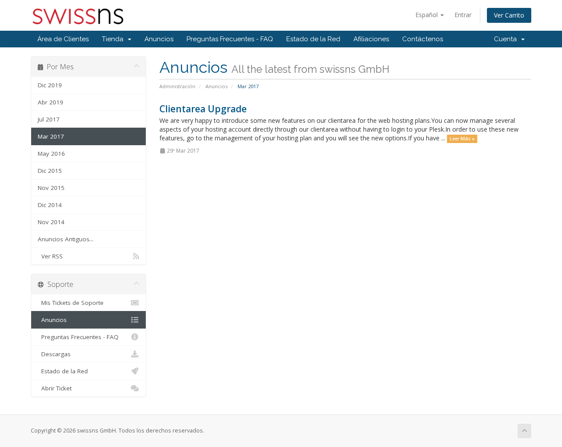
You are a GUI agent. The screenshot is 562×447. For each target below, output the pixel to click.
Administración (177, 86)
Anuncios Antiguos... (66, 239)
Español (427, 15)
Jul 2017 (49, 119)
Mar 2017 (51, 136)
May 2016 (51, 153)
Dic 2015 (50, 171)
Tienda (114, 39)
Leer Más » (462, 139)
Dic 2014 (50, 205)
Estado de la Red (313, 39)
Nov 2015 (51, 188)
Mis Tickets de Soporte (71, 303)
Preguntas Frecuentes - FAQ (230, 39)
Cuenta (507, 39)
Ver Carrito (509, 15)
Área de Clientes (63, 39)
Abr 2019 (50, 102)
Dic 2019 (50, 85)
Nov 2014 (51, 222)
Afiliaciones (371, 39)
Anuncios (158, 39)
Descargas (54, 354)
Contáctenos (422, 39)
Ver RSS (50, 256)
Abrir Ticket (55, 388)
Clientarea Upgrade (203, 109)
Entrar (463, 15)
